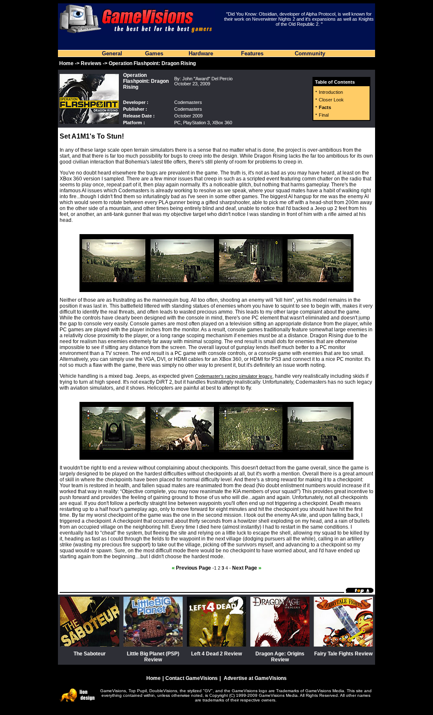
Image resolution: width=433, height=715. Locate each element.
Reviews (91, 63)
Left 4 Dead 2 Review (216, 654)
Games (154, 53)
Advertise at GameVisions (255, 678)
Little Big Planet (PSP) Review (153, 657)
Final (324, 114)
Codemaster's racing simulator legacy (233, 376)
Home (66, 63)
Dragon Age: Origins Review (279, 657)
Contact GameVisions (191, 678)
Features (252, 53)
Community (310, 53)
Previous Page (191, 568)
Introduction (331, 92)
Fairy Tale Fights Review (343, 654)
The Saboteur (90, 654)
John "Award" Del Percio (207, 78)
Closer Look (331, 99)
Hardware (201, 53)
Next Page (246, 568)
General (112, 53)
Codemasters (188, 102)
